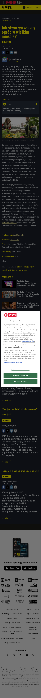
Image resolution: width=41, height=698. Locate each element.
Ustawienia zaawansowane (20, 370)
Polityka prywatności (28, 342)
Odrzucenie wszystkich (20, 376)
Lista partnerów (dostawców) (13, 362)
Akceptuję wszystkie (21, 382)
